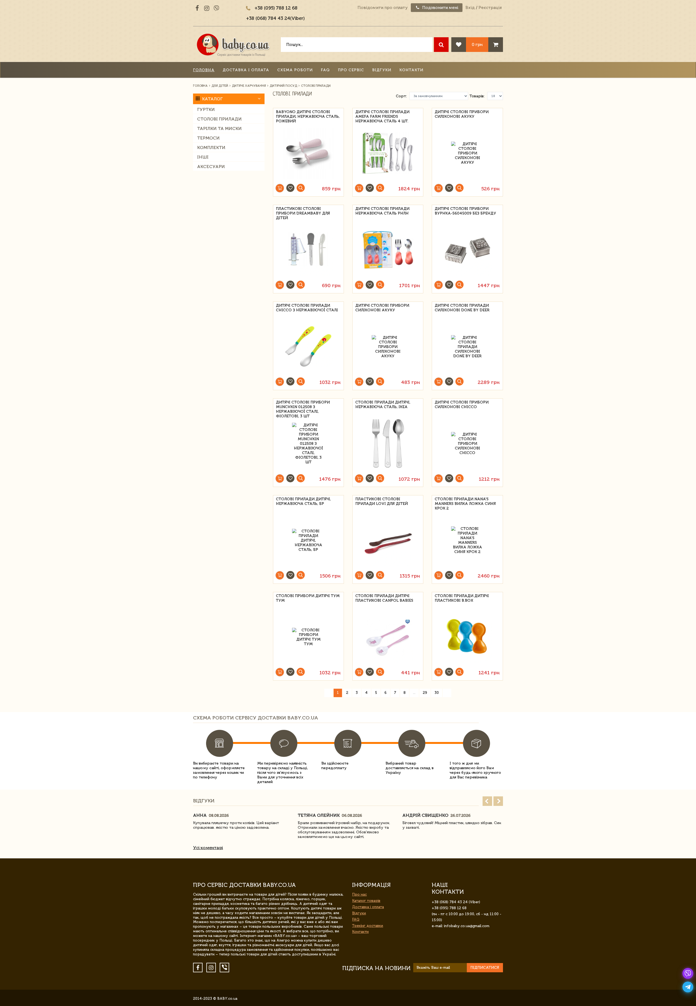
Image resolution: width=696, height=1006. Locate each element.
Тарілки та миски (219, 128)
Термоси (208, 138)
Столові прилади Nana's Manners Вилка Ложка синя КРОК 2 (465, 503)
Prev (487, 801)
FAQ (325, 70)
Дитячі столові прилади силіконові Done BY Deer (462, 307)
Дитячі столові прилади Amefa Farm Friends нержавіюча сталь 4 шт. (382, 116)
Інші (203, 157)
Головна (204, 70)
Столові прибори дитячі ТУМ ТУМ (308, 598)
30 (436, 693)
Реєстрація (490, 7)
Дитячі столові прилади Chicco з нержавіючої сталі (307, 307)
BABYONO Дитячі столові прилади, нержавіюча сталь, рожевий (308, 116)
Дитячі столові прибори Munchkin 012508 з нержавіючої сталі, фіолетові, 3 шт (303, 406)
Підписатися (484, 967)
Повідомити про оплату (383, 7)
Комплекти (211, 147)
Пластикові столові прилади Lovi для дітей (381, 501)
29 (425, 693)
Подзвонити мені (439, 7)
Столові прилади (219, 119)
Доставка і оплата (246, 70)
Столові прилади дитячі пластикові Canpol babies (384, 598)
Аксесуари (211, 166)
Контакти (411, 70)
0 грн (477, 44)
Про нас (359, 894)
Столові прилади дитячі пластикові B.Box (462, 598)
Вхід (470, 7)
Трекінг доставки (367, 926)
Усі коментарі (208, 847)
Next (498, 801)
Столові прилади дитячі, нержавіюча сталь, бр (303, 501)
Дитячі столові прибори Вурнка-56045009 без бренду (465, 211)
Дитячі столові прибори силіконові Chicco (462, 404)
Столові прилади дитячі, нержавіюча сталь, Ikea (382, 404)
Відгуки (381, 70)
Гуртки (206, 109)
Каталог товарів (366, 901)
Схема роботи (295, 70)
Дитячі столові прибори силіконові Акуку (462, 114)
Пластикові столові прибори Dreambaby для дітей (303, 212)
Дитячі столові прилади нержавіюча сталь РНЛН (382, 211)
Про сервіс (351, 70)
